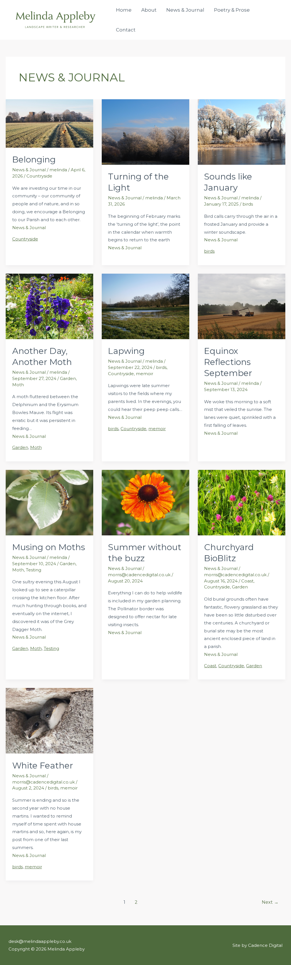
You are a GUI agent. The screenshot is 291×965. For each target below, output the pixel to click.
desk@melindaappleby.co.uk (40, 941)
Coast (247, 581)
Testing (33, 570)
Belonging (34, 159)
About (149, 10)
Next (270, 902)
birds (247, 204)
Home (124, 10)
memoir (144, 373)
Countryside (39, 176)
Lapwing (126, 351)
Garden (68, 378)
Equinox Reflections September (228, 362)
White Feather (42, 765)
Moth (18, 384)
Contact (126, 30)
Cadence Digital (265, 945)
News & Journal (185, 10)
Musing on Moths (48, 547)
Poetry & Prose (232, 10)
